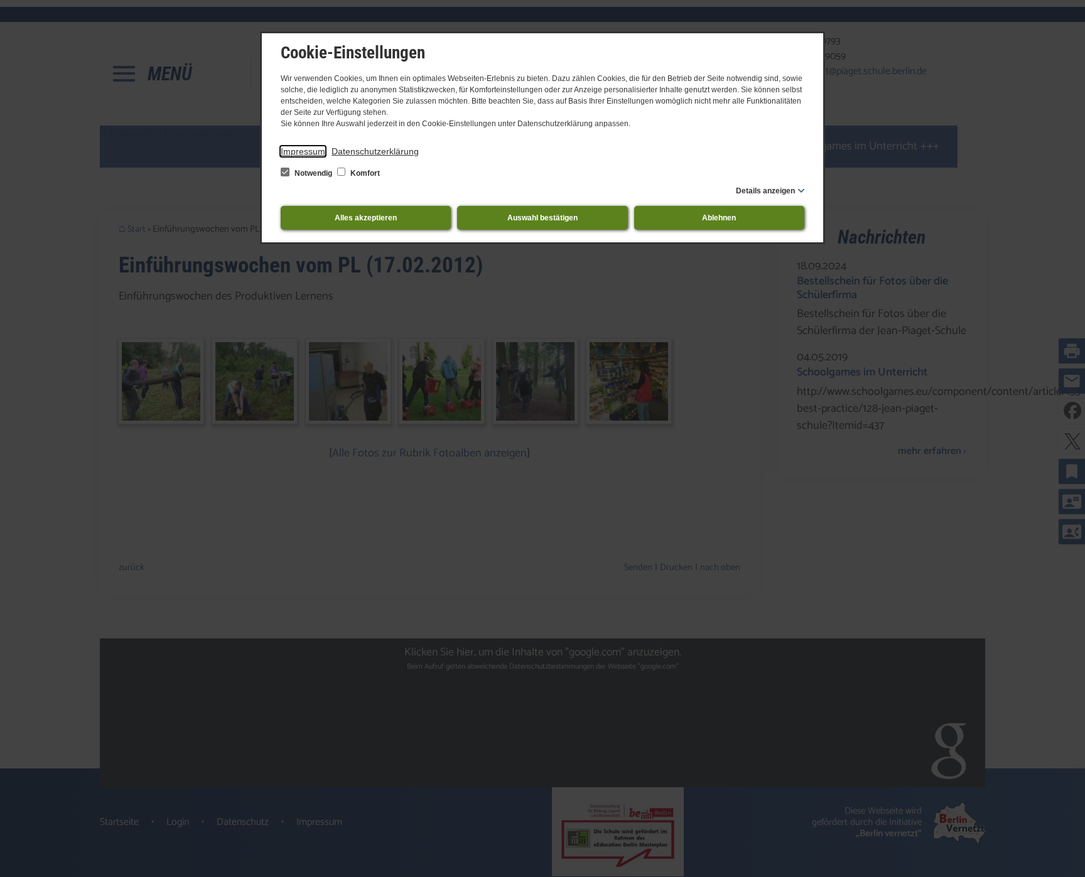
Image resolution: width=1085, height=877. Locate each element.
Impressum (303, 151)
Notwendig (313, 173)
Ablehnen (719, 217)
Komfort (364, 173)
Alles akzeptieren (366, 217)
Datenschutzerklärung (375, 151)
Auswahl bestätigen (542, 217)
